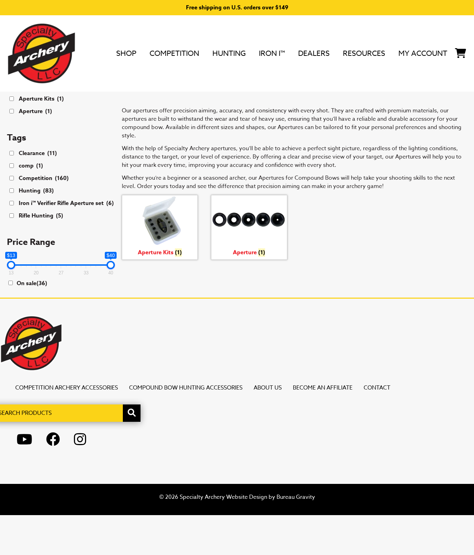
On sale (32, 283)
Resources (364, 53)
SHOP (126, 53)
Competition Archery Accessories (66, 388)
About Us (268, 388)
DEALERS (314, 53)
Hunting (229, 53)
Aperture (35, 111)
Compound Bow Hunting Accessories (186, 388)
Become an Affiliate (323, 388)
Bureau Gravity (296, 497)
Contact (377, 388)
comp (31, 166)
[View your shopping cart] (460, 52)
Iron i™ (272, 53)
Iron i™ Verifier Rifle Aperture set (66, 203)
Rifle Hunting (41, 216)
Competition (174, 53)
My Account (422, 53)
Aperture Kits (41, 99)
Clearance (38, 153)
